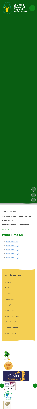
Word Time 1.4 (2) (12, 246)
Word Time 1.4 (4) (13, 254)
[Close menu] (32, 8)
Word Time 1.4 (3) (12, 250)
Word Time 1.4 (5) (12, 258)
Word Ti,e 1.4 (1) (12, 242)
